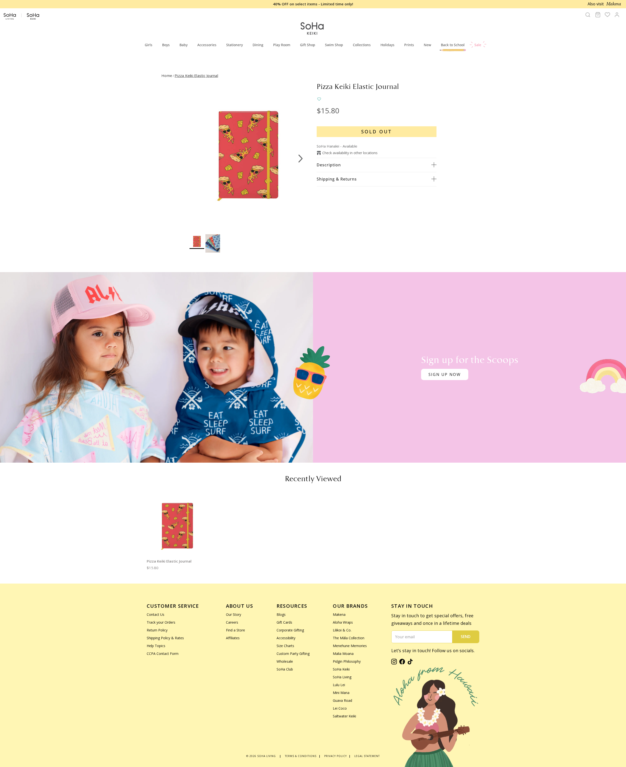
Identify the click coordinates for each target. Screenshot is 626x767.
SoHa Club (285, 669)
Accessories (206, 45)
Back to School (453, 45)
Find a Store (235, 630)
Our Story (233, 614)
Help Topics (156, 645)
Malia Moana (343, 653)
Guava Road (342, 700)
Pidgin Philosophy (347, 661)
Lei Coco (340, 708)
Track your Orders (161, 622)
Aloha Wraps (343, 622)
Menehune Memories (350, 645)
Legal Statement (367, 756)
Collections (362, 45)
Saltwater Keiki (344, 716)
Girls (148, 45)
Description (329, 165)
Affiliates (233, 638)
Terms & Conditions (300, 756)
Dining (258, 45)
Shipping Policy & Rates (165, 638)
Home (166, 75)
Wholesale (285, 661)
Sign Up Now (444, 374)
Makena (339, 614)
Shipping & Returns (337, 179)
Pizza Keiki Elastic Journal (196, 75)
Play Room (281, 45)
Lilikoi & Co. (342, 630)
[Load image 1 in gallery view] (248, 156)
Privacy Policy (335, 756)
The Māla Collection (348, 638)
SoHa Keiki (341, 669)
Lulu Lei (339, 684)
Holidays (387, 45)
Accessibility (286, 638)
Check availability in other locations (350, 152)
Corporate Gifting (290, 630)
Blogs (281, 614)
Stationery (234, 45)
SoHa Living (342, 677)
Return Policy (157, 630)
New (427, 45)
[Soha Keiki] (312, 28)
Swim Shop (334, 45)
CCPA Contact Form (163, 653)
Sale (477, 45)
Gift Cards (284, 622)
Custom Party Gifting (293, 653)
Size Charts (285, 645)
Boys (166, 45)
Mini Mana (341, 692)
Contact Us (155, 614)
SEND (465, 636)
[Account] (617, 15)
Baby (183, 45)
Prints (409, 45)
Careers (232, 622)
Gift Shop (307, 45)
